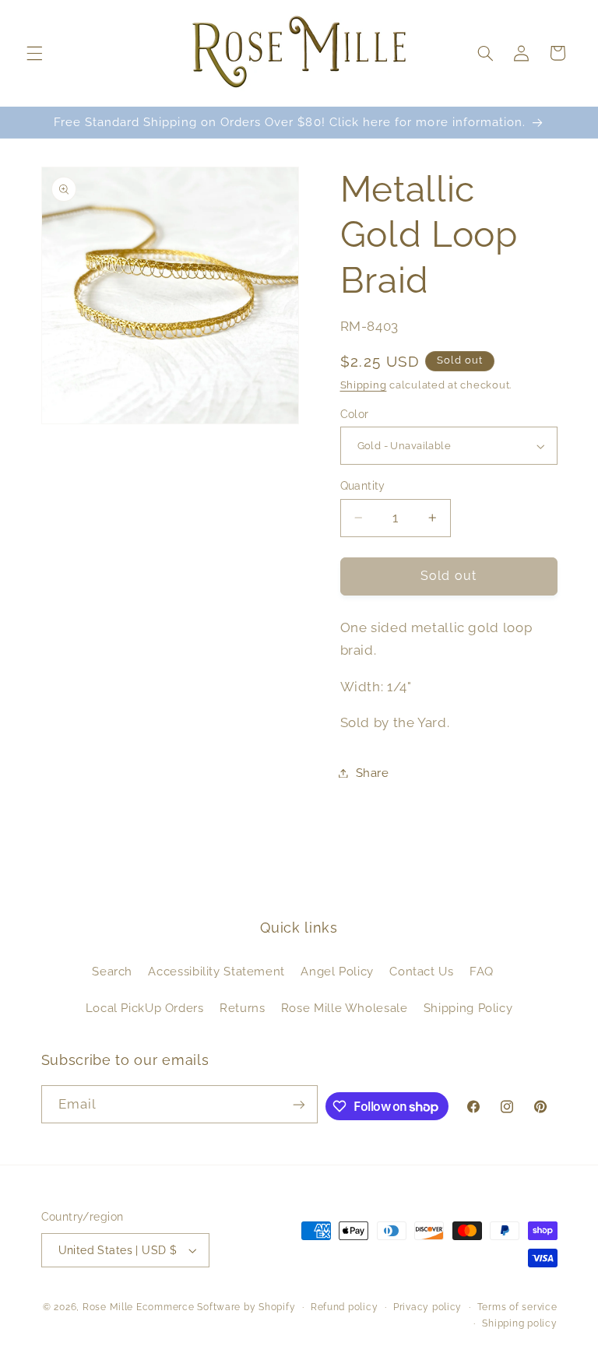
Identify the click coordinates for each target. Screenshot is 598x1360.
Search (112, 971)
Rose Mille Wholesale (344, 1007)
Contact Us (421, 971)
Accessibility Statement (216, 971)
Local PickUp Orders (145, 1007)
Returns (242, 1007)
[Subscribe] (299, 1104)
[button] (34, 53)
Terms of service (517, 1307)
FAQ (482, 971)
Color (354, 414)
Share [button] (372, 772)
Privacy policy (427, 1307)
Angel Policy (337, 971)
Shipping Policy (468, 1007)
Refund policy (344, 1307)
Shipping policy (519, 1323)
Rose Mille (108, 1307)
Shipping (363, 385)
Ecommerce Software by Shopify (215, 1307)
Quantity (362, 486)
